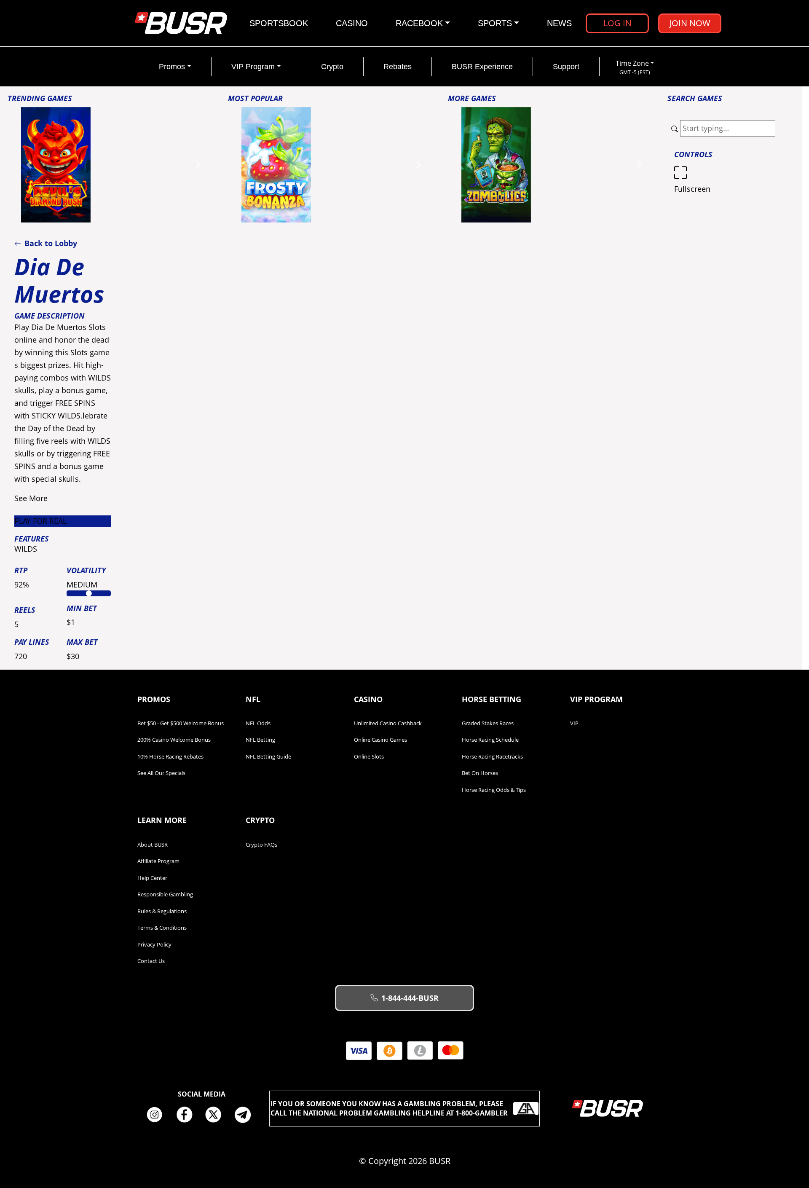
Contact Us (151, 961)
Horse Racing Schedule (490, 739)
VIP (574, 723)
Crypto (332, 66)
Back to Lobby (50, 243)
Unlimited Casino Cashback (388, 723)
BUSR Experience (482, 66)
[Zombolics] (496, 164)
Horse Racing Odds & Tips (494, 790)
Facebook (187, 1114)
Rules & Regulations (162, 911)
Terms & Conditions (162, 927)
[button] (29, 165)
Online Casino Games (380, 739)
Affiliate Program (158, 861)
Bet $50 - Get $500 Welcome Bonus (180, 723)
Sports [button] (495, 23)
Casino (352, 23)
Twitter (216, 1114)
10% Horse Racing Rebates (170, 756)
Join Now (690, 23)
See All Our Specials (161, 773)
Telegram (246, 1114)
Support (566, 66)
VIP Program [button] (253, 66)
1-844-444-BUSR (410, 998)
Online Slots (369, 756)
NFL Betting (260, 739)
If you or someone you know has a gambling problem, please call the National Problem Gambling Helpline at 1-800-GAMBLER (389, 1108)
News (559, 23)
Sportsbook (278, 23)
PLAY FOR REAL (40, 521)
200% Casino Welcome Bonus (174, 739)
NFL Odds (258, 723)
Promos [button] (172, 66)
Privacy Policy (154, 944)
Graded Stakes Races (488, 723)
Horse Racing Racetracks (492, 756)
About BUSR (152, 844)
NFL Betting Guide (268, 756)
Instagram (157, 1114)
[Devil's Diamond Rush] (56, 164)
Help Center (152, 878)
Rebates (397, 66)
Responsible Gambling (165, 894)
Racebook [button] (419, 23)
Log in (617, 23)
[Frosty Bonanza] (276, 164)
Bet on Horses (480, 773)
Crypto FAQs (261, 844)
